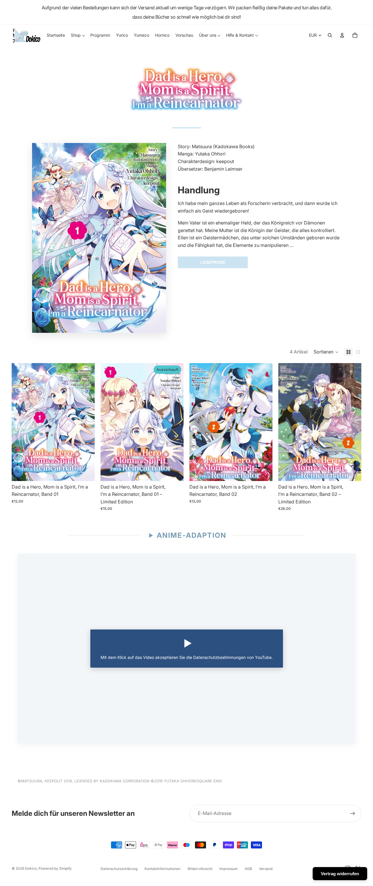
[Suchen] (329, 35)
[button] (326, 352)
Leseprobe (212, 262)
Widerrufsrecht (199, 868)
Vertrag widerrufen (340, 873)
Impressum (228, 868)
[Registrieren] (352, 813)
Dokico (31, 868)
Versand (265, 868)
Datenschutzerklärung (119, 868)
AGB (248, 868)
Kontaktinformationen (162, 868)
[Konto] (342, 35)
